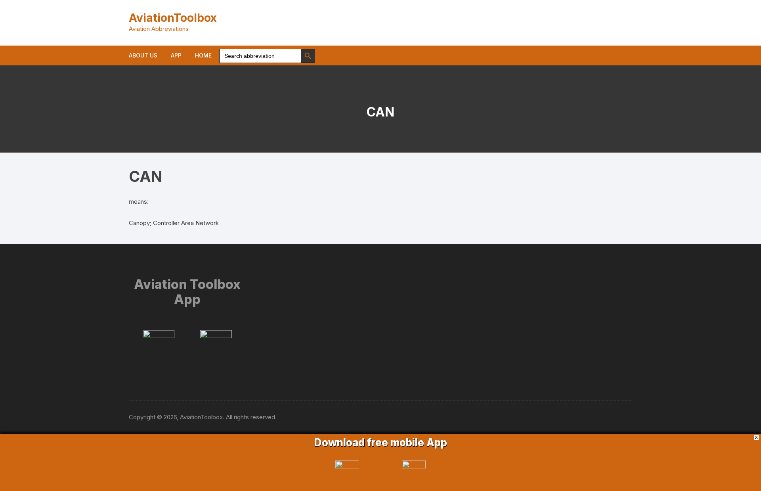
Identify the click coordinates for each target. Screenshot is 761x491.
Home (203, 55)
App (176, 55)
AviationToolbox (173, 18)
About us (143, 55)
